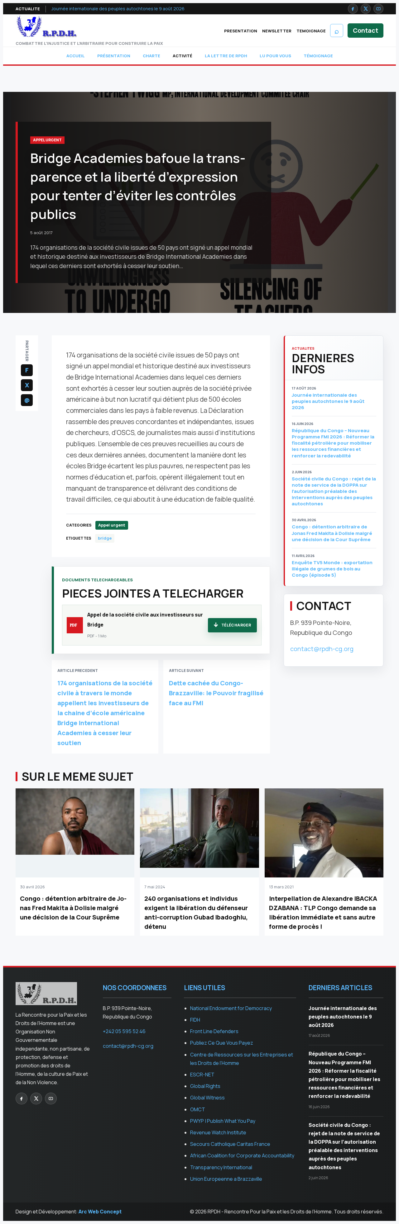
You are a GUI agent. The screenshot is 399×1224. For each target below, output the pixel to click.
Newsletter (276, 31)
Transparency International (221, 1167)
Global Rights (205, 1086)
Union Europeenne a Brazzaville (226, 1178)
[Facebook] (353, 9)
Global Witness (207, 1097)
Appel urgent (47, 140)
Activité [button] (182, 56)
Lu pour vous (275, 56)
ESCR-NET (202, 1074)
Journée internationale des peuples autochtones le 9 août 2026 (118, 9)
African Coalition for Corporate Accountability (242, 1155)
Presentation (240, 31)
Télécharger (236, 625)
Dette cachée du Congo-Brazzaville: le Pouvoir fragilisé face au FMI (216, 693)
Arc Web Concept (100, 1211)
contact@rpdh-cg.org (321, 649)
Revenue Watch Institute (218, 1132)
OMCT (197, 1109)
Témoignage (318, 56)
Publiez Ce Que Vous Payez (221, 1042)
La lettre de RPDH (226, 56)
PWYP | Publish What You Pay (222, 1121)
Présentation (113, 56)
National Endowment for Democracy (231, 1008)
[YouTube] (378, 9)
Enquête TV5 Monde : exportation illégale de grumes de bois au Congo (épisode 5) (332, 569)
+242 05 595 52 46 (124, 1031)
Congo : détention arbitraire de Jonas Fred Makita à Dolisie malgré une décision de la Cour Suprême (332, 533)
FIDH (195, 1019)
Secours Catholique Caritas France (230, 1144)
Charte (151, 56)
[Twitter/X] (366, 9)
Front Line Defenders (214, 1031)
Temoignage (311, 31)
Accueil (75, 56)
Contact (365, 30)
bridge (105, 538)
